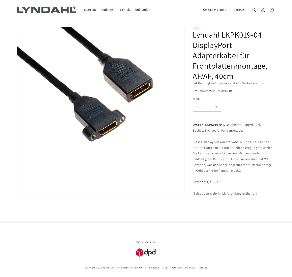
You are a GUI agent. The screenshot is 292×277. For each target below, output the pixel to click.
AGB (165, 267)
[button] (254, 10)
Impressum (153, 267)
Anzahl (196, 99)
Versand (224, 83)
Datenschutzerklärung (183, 267)
